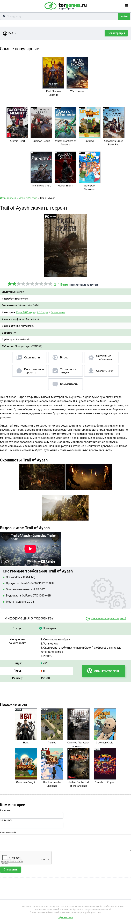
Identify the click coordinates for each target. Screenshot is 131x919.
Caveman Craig (104, 742)
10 (50, 283)
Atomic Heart (17, 141)
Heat (25, 742)
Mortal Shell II (65, 185)
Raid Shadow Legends (53, 93)
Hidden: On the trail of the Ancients (78, 784)
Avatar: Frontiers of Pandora (65, 142)
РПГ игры (42, 312)
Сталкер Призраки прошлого (78, 744)
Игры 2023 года (25, 312)
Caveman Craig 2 (25, 782)
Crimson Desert (41, 141)
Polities (52, 742)
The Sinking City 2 (41, 185)
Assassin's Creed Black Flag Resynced (113, 144)
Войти (12, 33)
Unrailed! (89, 141)
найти (124, 16)
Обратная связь (65, 917)
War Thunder (77, 91)
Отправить (10, 869)
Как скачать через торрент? (108, 618)
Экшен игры (58, 312)
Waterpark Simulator (89, 187)
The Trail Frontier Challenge (52, 784)
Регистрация (116, 33)
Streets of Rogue (104, 782)
